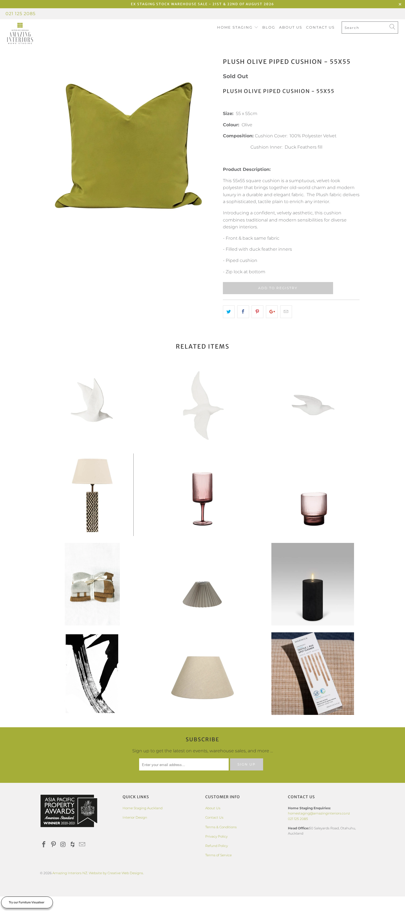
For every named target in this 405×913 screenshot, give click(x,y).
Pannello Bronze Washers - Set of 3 (92, 584)
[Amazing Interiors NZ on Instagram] (63, 844)
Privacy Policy (216, 836)
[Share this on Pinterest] (257, 311)
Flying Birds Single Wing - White (312, 405)
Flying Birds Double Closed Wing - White (92, 405)
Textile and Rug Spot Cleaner (312, 673)
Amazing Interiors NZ (69, 873)
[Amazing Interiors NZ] (35, 33)
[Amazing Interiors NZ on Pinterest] (54, 844)
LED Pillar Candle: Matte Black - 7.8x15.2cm (312, 584)
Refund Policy (216, 846)
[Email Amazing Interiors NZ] (82, 844)
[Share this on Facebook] (243, 311)
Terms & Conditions (221, 827)
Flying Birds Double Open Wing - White (202, 405)
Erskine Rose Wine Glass (202, 494)
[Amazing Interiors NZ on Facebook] (44, 844)
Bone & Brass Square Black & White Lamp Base (92, 494)
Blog (268, 27)
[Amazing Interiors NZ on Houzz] (73, 844)
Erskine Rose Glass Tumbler (312, 494)
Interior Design (135, 817)
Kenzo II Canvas (92, 673)
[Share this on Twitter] (229, 311)
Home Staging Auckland (143, 808)
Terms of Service (218, 855)
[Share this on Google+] (272, 311)
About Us (290, 27)
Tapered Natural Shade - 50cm (202, 673)
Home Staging (235, 27)
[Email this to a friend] (286, 311)
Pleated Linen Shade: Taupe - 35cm (202, 584)
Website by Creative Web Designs (116, 873)
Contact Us (320, 27)
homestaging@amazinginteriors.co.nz (319, 813)
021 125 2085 (21, 13)
